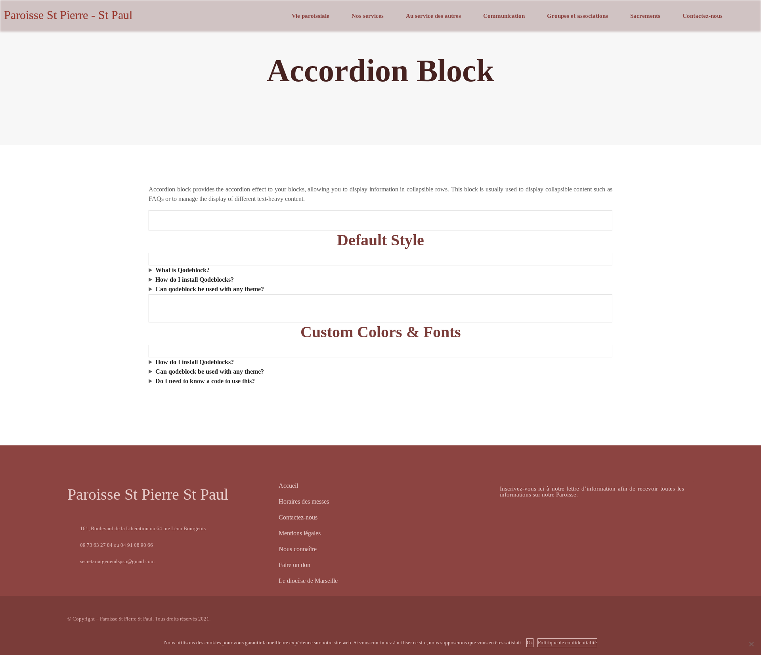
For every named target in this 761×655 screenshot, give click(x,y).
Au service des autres (433, 16)
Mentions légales (300, 533)
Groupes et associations (577, 16)
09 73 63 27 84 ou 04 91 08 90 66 (116, 545)
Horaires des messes (304, 501)
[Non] (751, 644)
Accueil (288, 485)
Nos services (368, 16)
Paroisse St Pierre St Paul (147, 494)
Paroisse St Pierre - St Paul (68, 14)
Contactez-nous (703, 16)
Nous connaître (298, 549)
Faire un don (294, 564)
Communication (504, 16)
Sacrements (645, 16)
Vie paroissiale (310, 16)
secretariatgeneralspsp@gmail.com (117, 561)
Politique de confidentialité (567, 642)
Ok (530, 642)
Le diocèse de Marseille (308, 580)
